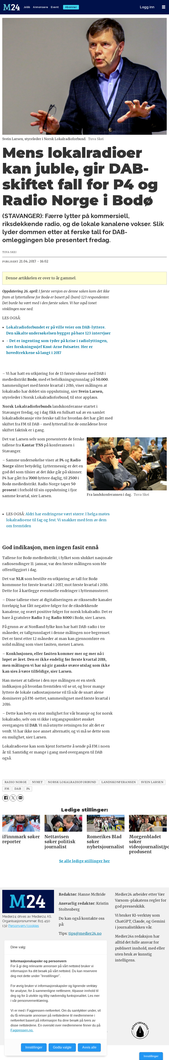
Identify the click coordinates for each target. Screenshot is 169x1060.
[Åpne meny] (164, 7)
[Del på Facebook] (5, 797)
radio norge (16, 782)
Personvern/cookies (23, 926)
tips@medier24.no (85, 933)
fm (7, 789)
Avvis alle (89, 1047)
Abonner (71, 7)
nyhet (37, 782)
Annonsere (40, 7)
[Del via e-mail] (20, 797)
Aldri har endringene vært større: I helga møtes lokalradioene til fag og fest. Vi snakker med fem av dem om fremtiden (58, 520)
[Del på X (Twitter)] (13, 797)
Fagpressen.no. (22, 1030)
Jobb (27, 7)
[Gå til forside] (12, 7)
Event (55, 7)
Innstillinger (151, 1056)
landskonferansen (118, 782)
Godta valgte (62, 1047)
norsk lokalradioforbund (72, 782)
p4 (28, 789)
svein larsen (152, 782)
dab (17, 789)
